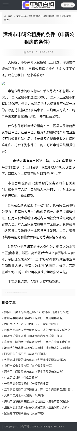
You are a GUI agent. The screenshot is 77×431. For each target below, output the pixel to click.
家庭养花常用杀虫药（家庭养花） (25, 413)
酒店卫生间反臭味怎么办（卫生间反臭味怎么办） (34, 371)
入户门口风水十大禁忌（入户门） (25, 395)
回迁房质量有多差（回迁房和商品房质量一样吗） (34, 335)
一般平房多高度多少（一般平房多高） (27, 383)
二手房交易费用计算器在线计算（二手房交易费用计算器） (40, 389)
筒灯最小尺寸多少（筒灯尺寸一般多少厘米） (31, 324)
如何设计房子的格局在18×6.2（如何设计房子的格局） (37, 312)
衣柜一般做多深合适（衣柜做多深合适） (29, 365)
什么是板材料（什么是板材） (22, 377)
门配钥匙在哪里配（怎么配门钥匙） (26, 353)
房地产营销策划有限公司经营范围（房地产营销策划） (37, 401)
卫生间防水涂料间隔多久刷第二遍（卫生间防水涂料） (37, 407)
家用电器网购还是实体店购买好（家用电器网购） (34, 318)
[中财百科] (38, 5)
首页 (10, 16)
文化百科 (21, 16)
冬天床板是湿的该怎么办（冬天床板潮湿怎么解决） (36, 359)
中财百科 (24, 426)
